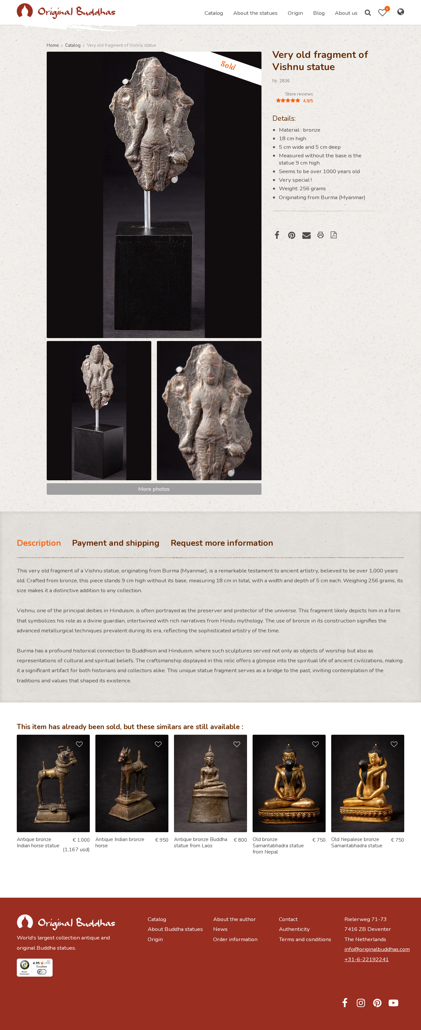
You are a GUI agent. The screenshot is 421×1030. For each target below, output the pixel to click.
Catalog (214, 13)
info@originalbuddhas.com (374, 949)
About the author (234, 919)
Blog (319, 13)
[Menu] (49, 962)
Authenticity (294, 929)
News (220, 929)
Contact (288, 919)
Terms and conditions (305, 939)
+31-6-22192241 (366, 959)
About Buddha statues (175, 929)
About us (346, 13)
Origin (295, 13)
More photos (154, 489)
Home (53, 45)
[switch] (41, 972)
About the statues (255, 13)
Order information (235, 939)
